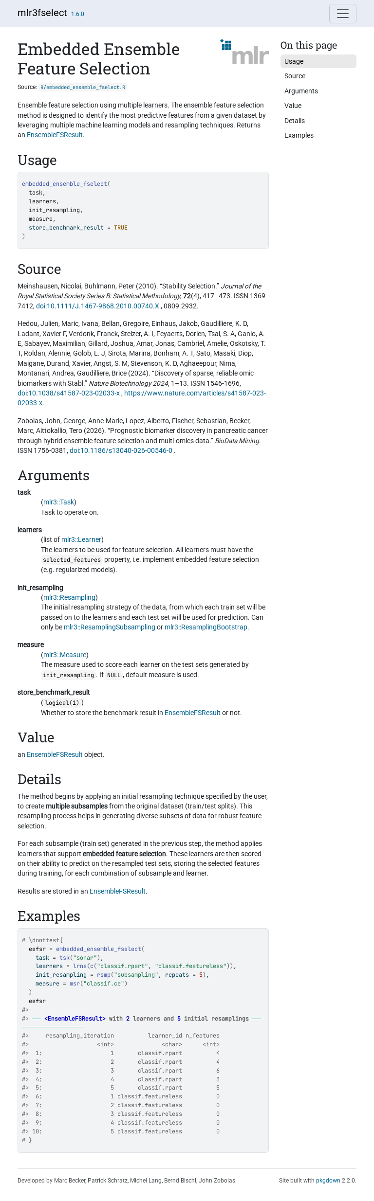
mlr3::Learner (81, 539)
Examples (299, 135)
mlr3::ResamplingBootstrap (206, 627)
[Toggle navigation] (342, 13)
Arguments (301, 91)
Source (294, 76)
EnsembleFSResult (55, 135)
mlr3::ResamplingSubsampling (109, 627)
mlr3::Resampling (69, 597)
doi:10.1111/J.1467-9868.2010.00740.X (97, 306)
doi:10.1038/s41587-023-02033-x (69, 393)
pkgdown (328, 1180)
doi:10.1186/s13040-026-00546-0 (121, 450)
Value (292, 105)
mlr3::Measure (64, 655)
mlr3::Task (58, 502)
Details (294, 121)
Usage (293, 61)
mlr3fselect (42, 12)
